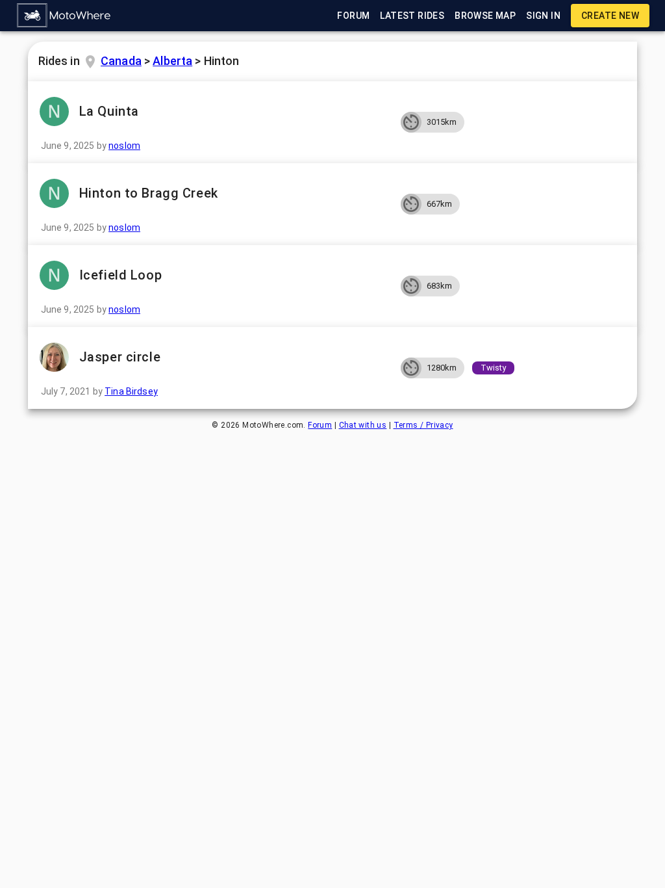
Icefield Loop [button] (120, 275)
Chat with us (363, 425)
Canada (121, 61)
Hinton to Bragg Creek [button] (148, 193)
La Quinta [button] (109, 111)
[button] (64, 15)
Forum (320, 425)
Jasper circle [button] (119, 357)
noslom (124, 145)
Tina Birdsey (131, 391)
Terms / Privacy (423, 425)
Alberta (172, 61)
